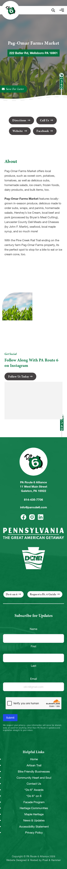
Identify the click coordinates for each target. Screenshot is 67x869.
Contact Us (34, 783)
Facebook (42, 131)
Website (17, 131)
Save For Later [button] (15, 89)
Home (34, 759)
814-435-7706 (33, 499)
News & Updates (34, 820)
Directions (19, 120)
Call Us (45, 120)
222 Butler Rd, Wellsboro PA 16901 (33, 53)
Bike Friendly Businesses (34, 771)
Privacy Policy (34, 832)
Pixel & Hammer (51, 860)
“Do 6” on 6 (34, 796)
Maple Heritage (34, 814)
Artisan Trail (34, 765)
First (33, 646)
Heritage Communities (34, 808)
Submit (10, 717)
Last (33, 665)
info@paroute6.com (33, 507)
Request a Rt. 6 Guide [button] (43, 594)
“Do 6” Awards (34, 790)
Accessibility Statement (34, 826)
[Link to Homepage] (10, 10)
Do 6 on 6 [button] (11, 594)
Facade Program (33, 802)
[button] (53, 10)
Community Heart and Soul (34, 777)
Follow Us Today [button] (18, 377)
